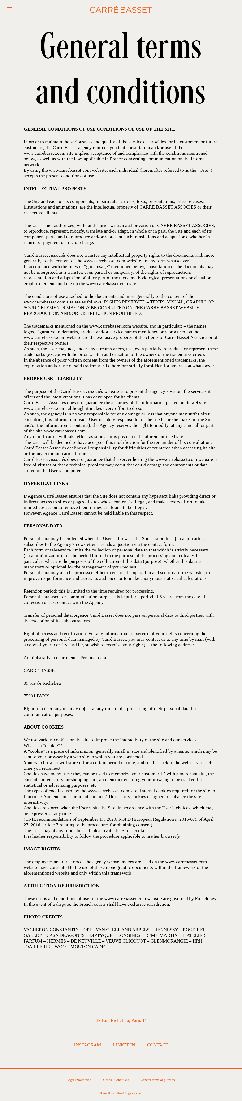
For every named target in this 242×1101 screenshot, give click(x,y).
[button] (9, 9)
